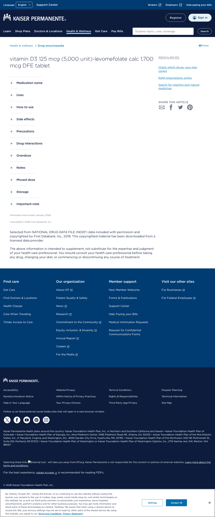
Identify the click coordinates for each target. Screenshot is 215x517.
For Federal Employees (177, 298)
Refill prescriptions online (175, 78)
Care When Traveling (17, 314)
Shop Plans (22, 31)
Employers (172, 5)
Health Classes (12, 306)
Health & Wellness (78, 31)
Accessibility (10, 390)
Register (176, 17)
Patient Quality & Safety (71, 298)
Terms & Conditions (120, 390)
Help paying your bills (199, 5)
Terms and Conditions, (50, 513)
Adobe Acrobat (45, 472)
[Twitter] (6, 420)
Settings (152, 502)
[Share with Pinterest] (190, 107)
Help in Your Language (16, 402)
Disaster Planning (172, 390)
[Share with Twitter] (180, 107)
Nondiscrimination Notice (18, 396)
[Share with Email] (161, 107)
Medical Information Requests (128, 322)
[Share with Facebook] (171, 107)
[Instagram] (45, 420)
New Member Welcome (124, 289)
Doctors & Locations (48, 31)
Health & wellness (21, 45)
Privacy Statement (73, 513)
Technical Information (174, 396)
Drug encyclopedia (51, 45)
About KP (62, 289)
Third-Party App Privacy (123, 402)
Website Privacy (65, 390)
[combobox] (163, 31)
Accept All (176, 502)
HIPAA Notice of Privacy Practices (76, 396)
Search (205, 31)
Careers (61, 346)
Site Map (167, 402)
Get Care (101, 31)
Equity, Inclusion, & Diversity (74, 330)
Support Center (47, 4)
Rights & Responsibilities (123, 396)
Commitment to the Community (77, 322)
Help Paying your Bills (123, 314)
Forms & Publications (123, 298)
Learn (7, 31)
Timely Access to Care (18, 322)
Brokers (152, 5)
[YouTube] (26, 420)
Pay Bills (117, 31)
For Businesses (171, 289)
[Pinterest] (36, 420)
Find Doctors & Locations (20, 298)
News (59, 306)
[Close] (209, 502)
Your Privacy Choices (68, 402)
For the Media (65, 354)
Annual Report (65, 338)
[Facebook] (16, 420)
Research (62, 314)
